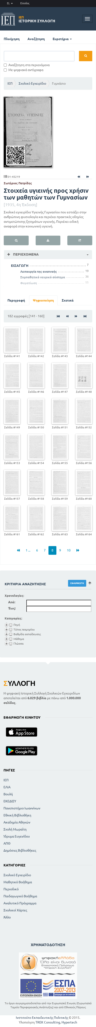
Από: (11, 602)
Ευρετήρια (61, 39)
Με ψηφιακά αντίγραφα (25, 70)
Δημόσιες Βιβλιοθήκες (19, 850)
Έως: (12, 608)
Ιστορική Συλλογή (37, 19)
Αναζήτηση (36, 39)
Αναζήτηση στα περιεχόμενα (29, 65)
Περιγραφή (16, 300)
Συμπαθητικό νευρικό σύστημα (42, 277)
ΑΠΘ (6, 843)
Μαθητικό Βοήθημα (17, 882)
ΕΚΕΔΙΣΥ (9, 801)
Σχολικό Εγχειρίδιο (32, 83)
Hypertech (69, 1022)
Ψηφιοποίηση (43, 300)
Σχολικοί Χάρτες (15, 910)
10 (69, 550)
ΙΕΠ (10, 83)
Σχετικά (68, 300)
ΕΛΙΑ (6, 787)
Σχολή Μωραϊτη (15, 829)
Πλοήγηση (12, 39)
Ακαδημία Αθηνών (16, 822)
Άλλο (7, 917)
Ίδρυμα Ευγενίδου (16, 836)
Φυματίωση (28, 283)
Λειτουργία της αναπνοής (38, 271)
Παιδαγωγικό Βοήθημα (20, 896)
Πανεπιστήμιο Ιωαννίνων (21, 808)
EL (8, 3)
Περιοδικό (11, 889)
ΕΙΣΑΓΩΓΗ (19, 266)
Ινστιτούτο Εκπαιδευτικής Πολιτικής (42, 1017)
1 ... (28, 550)
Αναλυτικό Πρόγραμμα (19, 903)
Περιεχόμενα (25, 254)
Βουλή (8, 794)
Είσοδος (24, 3)
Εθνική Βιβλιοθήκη (17, 815)
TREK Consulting (47, 1022)
